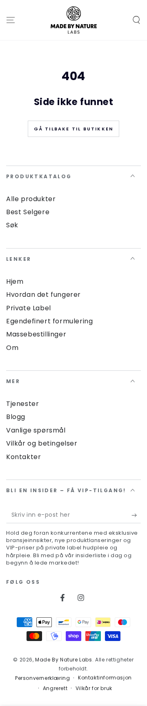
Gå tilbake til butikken (74, 129)
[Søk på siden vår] (136, 20)
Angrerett (55, 688)
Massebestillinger (36, 334)
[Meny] (10, 20)
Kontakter (23, 457)
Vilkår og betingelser (42, 443)
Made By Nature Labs (63, 659)
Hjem (14, 281)
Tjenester (22, 403)
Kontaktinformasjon (105, 678)
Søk (12, 225)
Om (12, 347)
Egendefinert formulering (49, 321)
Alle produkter (31, 199)
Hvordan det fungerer (43, 294)
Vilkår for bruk (94, 688)
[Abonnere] (136, 515)
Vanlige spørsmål (36, 430)
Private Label (28, 308)
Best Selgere (27, 212)
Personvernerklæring (42, 678)
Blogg (15, 416)
